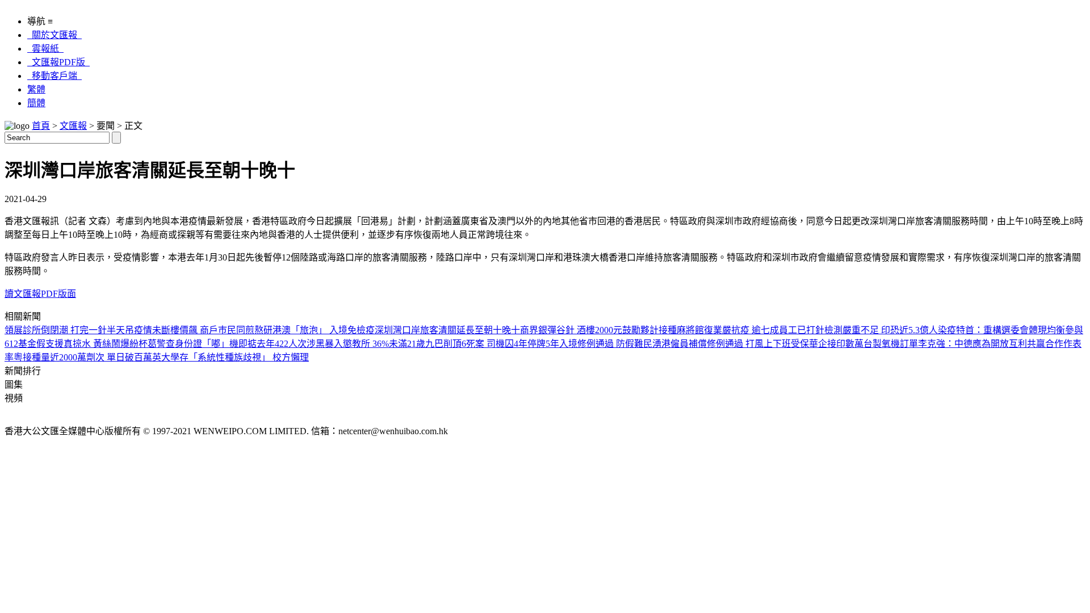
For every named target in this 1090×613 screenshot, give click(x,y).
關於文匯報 (54, 35)
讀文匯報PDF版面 (40, 294)
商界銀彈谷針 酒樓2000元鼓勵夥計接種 (598, 330)
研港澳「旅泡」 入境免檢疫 (319, 330)
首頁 (41, 126)
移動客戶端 (54, 76)
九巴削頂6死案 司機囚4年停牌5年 (492, 344)
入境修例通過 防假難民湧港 (614, 344)
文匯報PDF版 (58, 62)
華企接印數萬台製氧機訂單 (863, 344)
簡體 (36, 103)
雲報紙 (45, 48)
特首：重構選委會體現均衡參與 (1019, 330)
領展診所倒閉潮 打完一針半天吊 (69, 330)
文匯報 (73, 126)
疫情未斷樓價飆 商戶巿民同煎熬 (198, 330)
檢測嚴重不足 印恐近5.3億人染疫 (890, 330)
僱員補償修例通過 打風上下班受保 (739, 344)
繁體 (36, 89)
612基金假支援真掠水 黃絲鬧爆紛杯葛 (81, 344)
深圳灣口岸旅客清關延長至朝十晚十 (447, 330)
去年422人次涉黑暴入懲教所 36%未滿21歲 (341, 344)
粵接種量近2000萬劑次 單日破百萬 (83, 357)
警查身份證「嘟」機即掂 (207, 344)
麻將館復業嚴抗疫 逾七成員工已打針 (750, 330)
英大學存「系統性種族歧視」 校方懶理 (230, 357)
